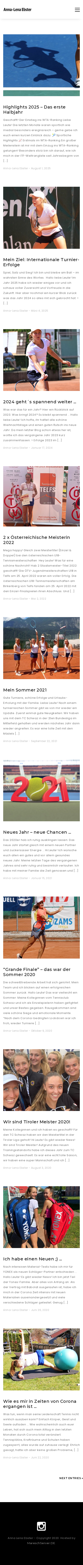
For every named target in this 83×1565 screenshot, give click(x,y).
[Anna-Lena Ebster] (17, 11)
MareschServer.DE (41, 1543)
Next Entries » (71, 1478)
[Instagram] (41, 1526)
